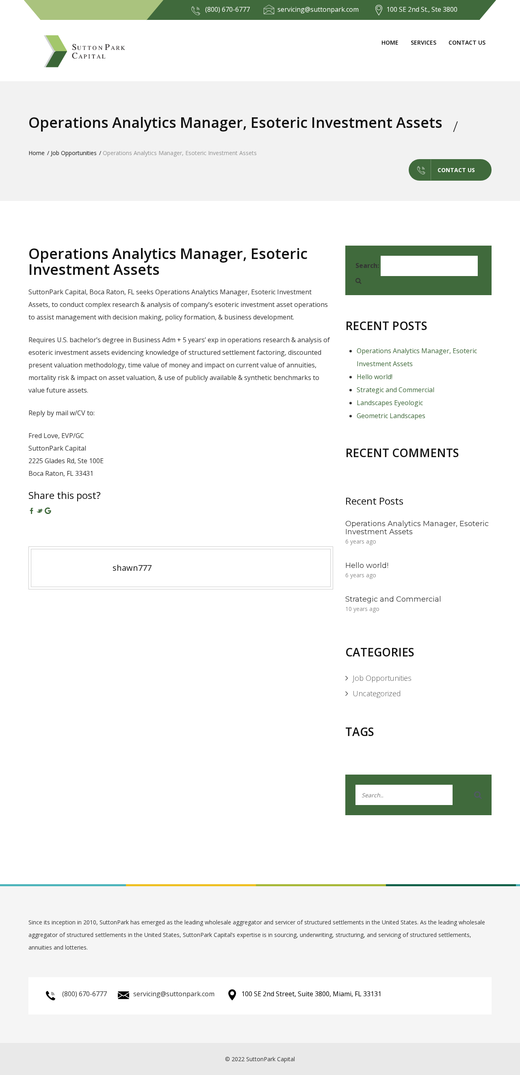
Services (423, 42)
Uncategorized (377, 693)
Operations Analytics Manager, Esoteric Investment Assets (168, 262)
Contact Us (466, 42)
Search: (367, 265)
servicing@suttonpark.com (318, 9)
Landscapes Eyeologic (390, 402)
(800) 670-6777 (227, 9)
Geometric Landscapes (391, 415)
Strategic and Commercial (395, 389)
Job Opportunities (74, 153)
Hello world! (374, 376)
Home (390, 42)
